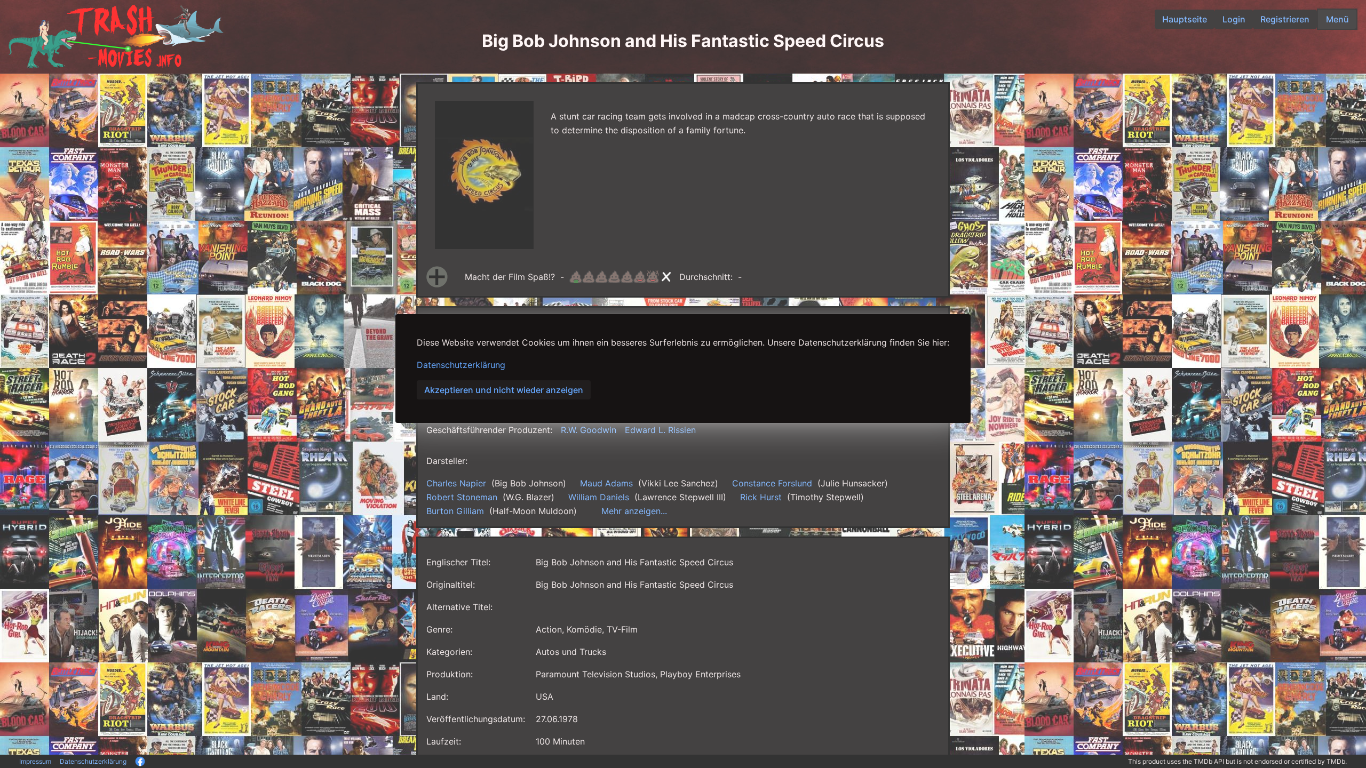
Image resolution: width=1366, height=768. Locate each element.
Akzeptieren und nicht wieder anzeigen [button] (503, 390)
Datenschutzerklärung (461, 364)
